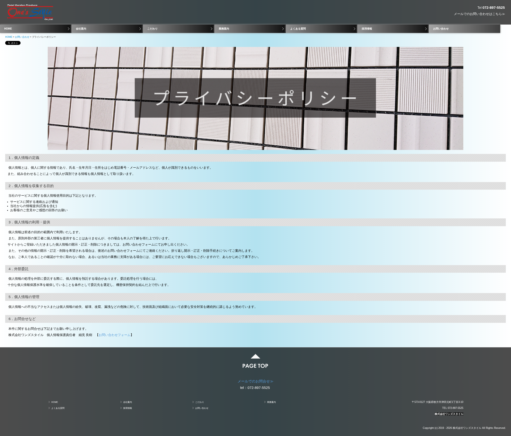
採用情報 (367, 28)
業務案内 (224, 28)
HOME (8, 28)
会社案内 (81, 28)
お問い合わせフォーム (115, 335)
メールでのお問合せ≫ (255, 381)
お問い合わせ (441, 28)
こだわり (152, 28)
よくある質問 (298, 28)
